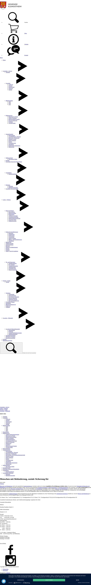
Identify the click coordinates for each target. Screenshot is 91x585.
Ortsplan (26, 44)
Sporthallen (8, 303)
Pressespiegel (6, 432)
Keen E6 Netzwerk (13, 120)
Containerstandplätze (13, 266)
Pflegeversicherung (52, 487)
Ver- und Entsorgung (10, 262)
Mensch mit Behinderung (83, 493)
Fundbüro (11, 122)
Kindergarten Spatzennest (14, 145)
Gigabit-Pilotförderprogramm (15, 333)
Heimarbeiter (39, 488)
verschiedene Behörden (8, 473)
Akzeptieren (49, 580)
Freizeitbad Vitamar (10, 302)
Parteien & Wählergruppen (12, 247)
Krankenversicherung (43, 487)
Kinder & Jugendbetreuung (12, 232)
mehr (77, 580)
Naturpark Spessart (13, 299)
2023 (10, 104)
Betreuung (11, 233)
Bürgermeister (12, 135)
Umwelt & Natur (12, 219)
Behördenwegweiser (13, 187)
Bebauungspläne (12, 213)
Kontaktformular (6, 467)
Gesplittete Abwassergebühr (12, 188)
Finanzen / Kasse (12, 139)
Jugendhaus (11, 144)
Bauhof (10, 141)
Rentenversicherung (63, 487)
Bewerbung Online (13, 159)
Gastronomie (11, 294)
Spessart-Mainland (13, 298)
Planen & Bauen (12, 140)
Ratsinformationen (13, 174)
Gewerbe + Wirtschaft (8, 318)
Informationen (12, 212)
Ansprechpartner (9, 134)
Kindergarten (11, 235)
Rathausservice (9, 115)
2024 (10, 103)
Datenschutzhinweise (86, 582)
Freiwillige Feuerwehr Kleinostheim (14, 161)
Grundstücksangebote (13, 217)
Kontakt (26, 55)
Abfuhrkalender (12, 267)
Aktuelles (8, 72)
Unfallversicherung (13, 493)
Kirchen (7, 248)
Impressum (5, 570)
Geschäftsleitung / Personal (15, 136)
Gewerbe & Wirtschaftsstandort (13, 329)
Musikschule (11, 147)
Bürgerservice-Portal (13, 116)
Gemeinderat (8, 172)
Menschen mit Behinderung (6, 486)
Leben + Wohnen (7, 199)
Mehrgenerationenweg (11, 304)
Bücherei (8, 246)
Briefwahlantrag (6, 448)
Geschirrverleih (12, 123)
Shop (25, 33)
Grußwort (11, 84)
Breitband (11, 331)
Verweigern (20, 580)
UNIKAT (8, 572)
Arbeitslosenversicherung (62, 493)
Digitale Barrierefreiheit (11, 437)
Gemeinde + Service (7, 71)
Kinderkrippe (12, 234)
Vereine (7, 282)
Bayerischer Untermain (14, 296)
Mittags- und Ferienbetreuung (15, 239)
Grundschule (11, 237)
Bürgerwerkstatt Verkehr (14, 119)
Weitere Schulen (12, 238)
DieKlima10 (8, 443)
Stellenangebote (9, 158)
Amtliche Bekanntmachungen (12, 434)
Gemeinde (8, 83)
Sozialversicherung (27, 486)
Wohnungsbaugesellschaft (14, 218)
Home (4, 60)
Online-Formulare (13, 118)
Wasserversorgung (13, 269)
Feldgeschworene (12, 221)
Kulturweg (8, 305)
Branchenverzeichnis (10, 338)
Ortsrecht (11, 88)
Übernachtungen (12, 295)
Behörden (8, 185)
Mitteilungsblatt (9, 100)
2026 (7, 426)
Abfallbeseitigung (12, 263)
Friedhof (8, 250)
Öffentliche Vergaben (10, 336)
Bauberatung (11, 214)
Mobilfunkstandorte (13, 334)
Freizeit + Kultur (6, 280)
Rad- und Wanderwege (14, 300)
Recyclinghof (12, 264)
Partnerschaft (11, 87)
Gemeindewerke (12, 143)
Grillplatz (8, 307)
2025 (10, 102)
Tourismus (8, 293)
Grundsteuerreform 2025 (11, 441)
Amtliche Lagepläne (13, 215)
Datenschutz (5, 569)
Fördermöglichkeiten (10, 439)
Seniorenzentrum (9, 244)
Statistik (10, 89)
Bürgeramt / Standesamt (14, 138)
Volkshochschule (9, 243)
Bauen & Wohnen (10, 210)
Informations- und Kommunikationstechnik (15, 455)
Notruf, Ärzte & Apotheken (12, 251)
